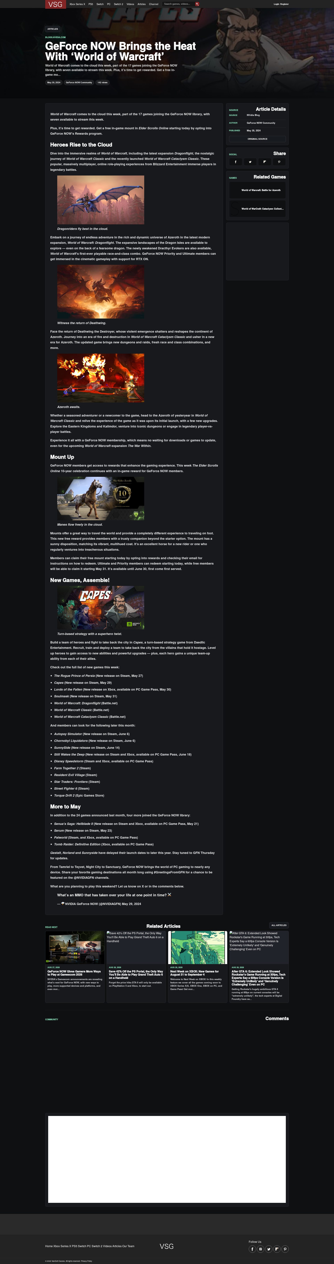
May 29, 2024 (131, 904)
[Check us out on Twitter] (268, 1249)
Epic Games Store (89, 795)
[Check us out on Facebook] (252, 1249)
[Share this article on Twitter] (250, 162)
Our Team (128, 1246)
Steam (125, 675)
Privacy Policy (86, 1261)
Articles (142, 4)
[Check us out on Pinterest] (285, 1249)
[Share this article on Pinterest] (279, 162)
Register (284, 4)
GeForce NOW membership (105, 440)
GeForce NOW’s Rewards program (76, 133)
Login (276, 4)
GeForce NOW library (186, 114)
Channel (153, 4)
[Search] (197, 4)
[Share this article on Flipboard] (264, 162)
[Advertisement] (257, 251)
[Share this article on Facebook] (235, 162)
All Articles (279, 925)
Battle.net (109, 703)
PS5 (91, 4)
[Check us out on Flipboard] (277, 1249)
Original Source (257, 138)
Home (49, 1246)
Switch (100, 4)
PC (108, 4)
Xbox (130, 754)
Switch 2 (118, 4)
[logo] (55, 4)
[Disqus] (167, 1066)
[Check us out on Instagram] (260, 1249)
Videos (130, 4)
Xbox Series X (77, 4)
